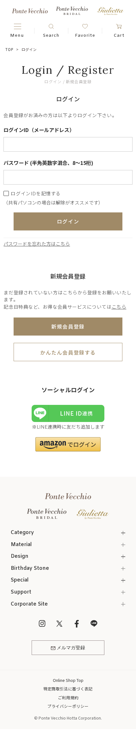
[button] (68, 444)
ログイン (68, 221)
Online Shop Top (68, 680)
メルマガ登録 (71, 648)
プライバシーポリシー (68, 706)
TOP (9, 49)
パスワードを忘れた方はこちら (36, 243)
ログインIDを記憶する (35, 193)
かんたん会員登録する (68, 352)
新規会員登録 (68, 326)
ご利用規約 (68, 698)
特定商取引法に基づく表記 (68, 689)
